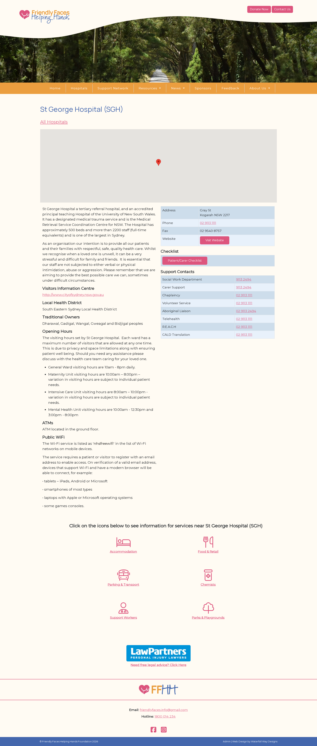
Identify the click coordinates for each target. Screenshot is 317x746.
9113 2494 (243, 279)
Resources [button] (148, 88)
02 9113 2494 (246, 311)
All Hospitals (54, 122)
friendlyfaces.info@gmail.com (164, 710)
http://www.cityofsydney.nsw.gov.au (73, 294)
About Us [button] (258, 88)
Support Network (113, 88)
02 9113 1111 (208, 223)
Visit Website (214, 240)
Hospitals (79, 88)
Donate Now (259, 9)
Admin (227, 741)
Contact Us (282, 9)
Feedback (230, 88)
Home (55, 88)
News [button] (176, 88)
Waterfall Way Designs (264, 741)
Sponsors (203, 88)
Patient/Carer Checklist (185, 260)
